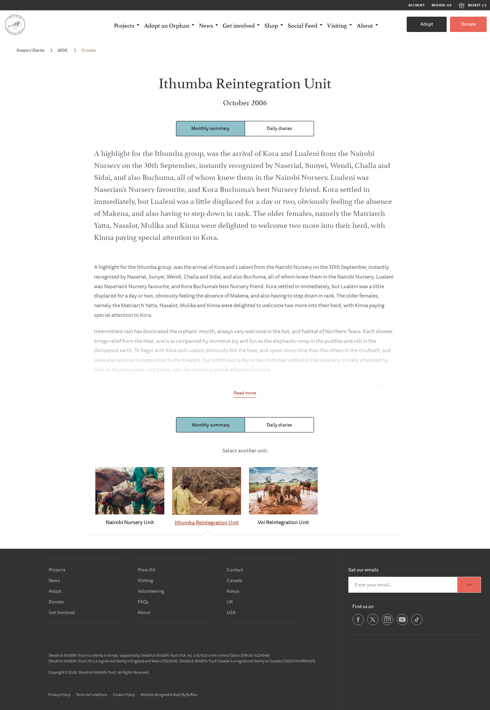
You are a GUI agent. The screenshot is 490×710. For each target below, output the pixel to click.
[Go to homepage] (15, 24)
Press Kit (146, 569)
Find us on (363, 606)
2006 (63, 50)
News (54, 580)
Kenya (233, 591)
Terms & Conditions (91, 694)
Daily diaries (279, 128)
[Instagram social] (387, 623)
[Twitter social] (373, 623)
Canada (234, 580)
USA (231, 612)
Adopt (426, 24)
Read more (245, 392)
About (144, 612)
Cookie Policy (124, 694)
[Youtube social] (402, 623)
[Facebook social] (358, 623)
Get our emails (363, 569)
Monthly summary (210, 128)
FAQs (143, 601)
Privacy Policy (59, 694)
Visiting (145, 580)
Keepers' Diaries (30, 50)
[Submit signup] (469, 584)
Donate (468, 24)
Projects (57, 569)
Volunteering (151, 591)
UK (230, 601)
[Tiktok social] (417, 623)
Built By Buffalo (185, 694)
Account (416, 5)
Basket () (477, 5)
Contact (235, 569)
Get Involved (62, 612)
